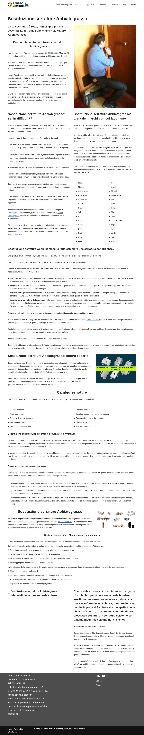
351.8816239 (18, 683)
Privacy (99, 685)
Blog (124, 5)
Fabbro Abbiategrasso (63, 5)
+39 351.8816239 (51, 53)
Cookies (99, 681)
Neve (10, 729)
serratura (34, 138)
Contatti (132, 5)
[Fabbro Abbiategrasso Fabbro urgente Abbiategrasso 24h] (18, 4)
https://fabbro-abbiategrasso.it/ (27, 687)
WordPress (12, 732)
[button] (81, 4)
